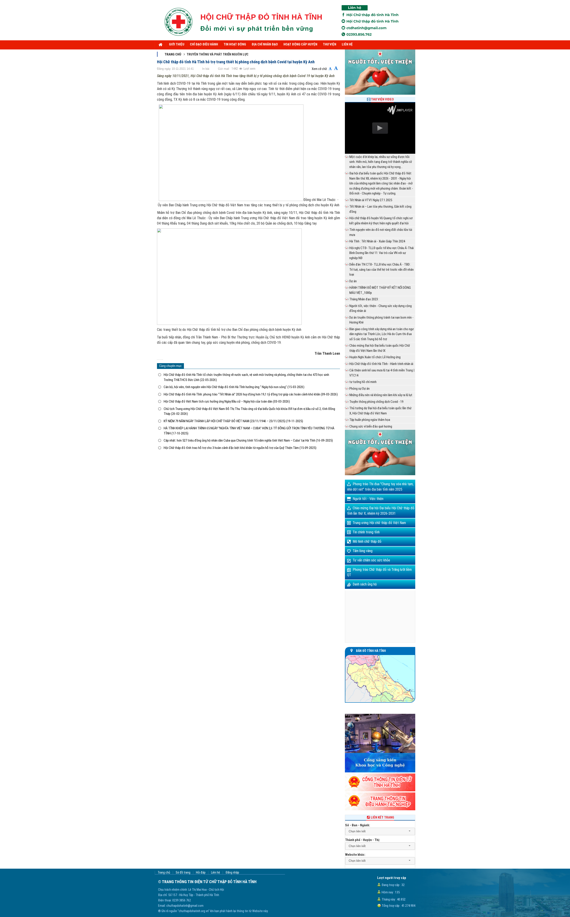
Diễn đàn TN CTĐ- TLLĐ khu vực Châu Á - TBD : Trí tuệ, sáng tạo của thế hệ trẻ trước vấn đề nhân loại (381, 269)
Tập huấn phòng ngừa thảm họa (369, 420)
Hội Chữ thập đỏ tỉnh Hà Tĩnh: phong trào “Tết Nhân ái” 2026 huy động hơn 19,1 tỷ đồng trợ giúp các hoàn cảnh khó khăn (251, 394)
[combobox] (380, 831)
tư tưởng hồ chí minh (363, 382)
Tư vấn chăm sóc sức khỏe (371, 560)
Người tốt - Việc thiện (368, 499)
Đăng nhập (232, 872)
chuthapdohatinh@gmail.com (185, 905)
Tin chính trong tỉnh (366, 532)
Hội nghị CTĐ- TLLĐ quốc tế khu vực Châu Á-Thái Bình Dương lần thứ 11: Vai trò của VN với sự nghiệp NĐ (381, 253)
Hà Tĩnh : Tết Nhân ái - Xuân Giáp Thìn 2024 (377, 241)
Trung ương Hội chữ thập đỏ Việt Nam (379, 523)
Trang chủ (173, 54)
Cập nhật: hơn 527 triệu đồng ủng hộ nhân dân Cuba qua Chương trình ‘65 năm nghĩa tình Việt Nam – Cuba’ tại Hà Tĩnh (248, 440)
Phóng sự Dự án (359, 389)
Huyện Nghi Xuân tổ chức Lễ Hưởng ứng (375, 357)
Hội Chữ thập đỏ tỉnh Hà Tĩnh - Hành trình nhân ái (381, 364)
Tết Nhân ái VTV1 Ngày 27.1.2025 (370, 200)
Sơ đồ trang (183, 872)
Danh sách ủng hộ (365, 584)
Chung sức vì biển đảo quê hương (370, 426)
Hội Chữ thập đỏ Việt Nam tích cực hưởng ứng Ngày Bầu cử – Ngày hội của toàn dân (227, 401)
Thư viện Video (382, 99)
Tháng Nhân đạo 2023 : (364, 299)
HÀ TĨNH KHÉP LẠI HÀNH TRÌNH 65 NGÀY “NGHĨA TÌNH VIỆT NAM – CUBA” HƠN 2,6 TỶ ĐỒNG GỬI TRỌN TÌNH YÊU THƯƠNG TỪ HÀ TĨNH (249, 430)
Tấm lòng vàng (363, 551)
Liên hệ (215, 872)
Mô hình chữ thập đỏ (367, 541)
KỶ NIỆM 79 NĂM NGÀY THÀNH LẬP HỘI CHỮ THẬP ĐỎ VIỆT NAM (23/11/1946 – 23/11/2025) (233, 421)
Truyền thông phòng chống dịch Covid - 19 (376, 402)
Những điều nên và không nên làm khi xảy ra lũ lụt (380, 395)
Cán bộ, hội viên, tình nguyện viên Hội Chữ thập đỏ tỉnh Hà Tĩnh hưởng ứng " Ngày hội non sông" (234, 387)
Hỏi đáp (201, 872)
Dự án (353, 281)
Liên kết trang (382, 817)
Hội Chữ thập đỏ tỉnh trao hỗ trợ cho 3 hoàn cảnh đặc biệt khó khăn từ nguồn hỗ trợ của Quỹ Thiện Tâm (240, 448)
